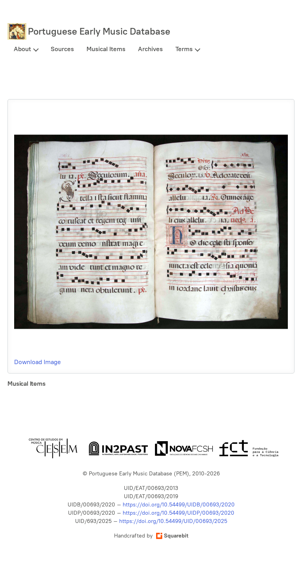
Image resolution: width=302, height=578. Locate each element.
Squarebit (176, 535)
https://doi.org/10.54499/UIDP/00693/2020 (178, 513)
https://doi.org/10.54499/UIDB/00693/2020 (179, 504)
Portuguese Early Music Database (99, 31)
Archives (150, 49)
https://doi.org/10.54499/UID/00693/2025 (173, 521)
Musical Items (106, 49)
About (22, 49)
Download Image (37, 362)
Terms (184, 49)
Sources (62, 49)
